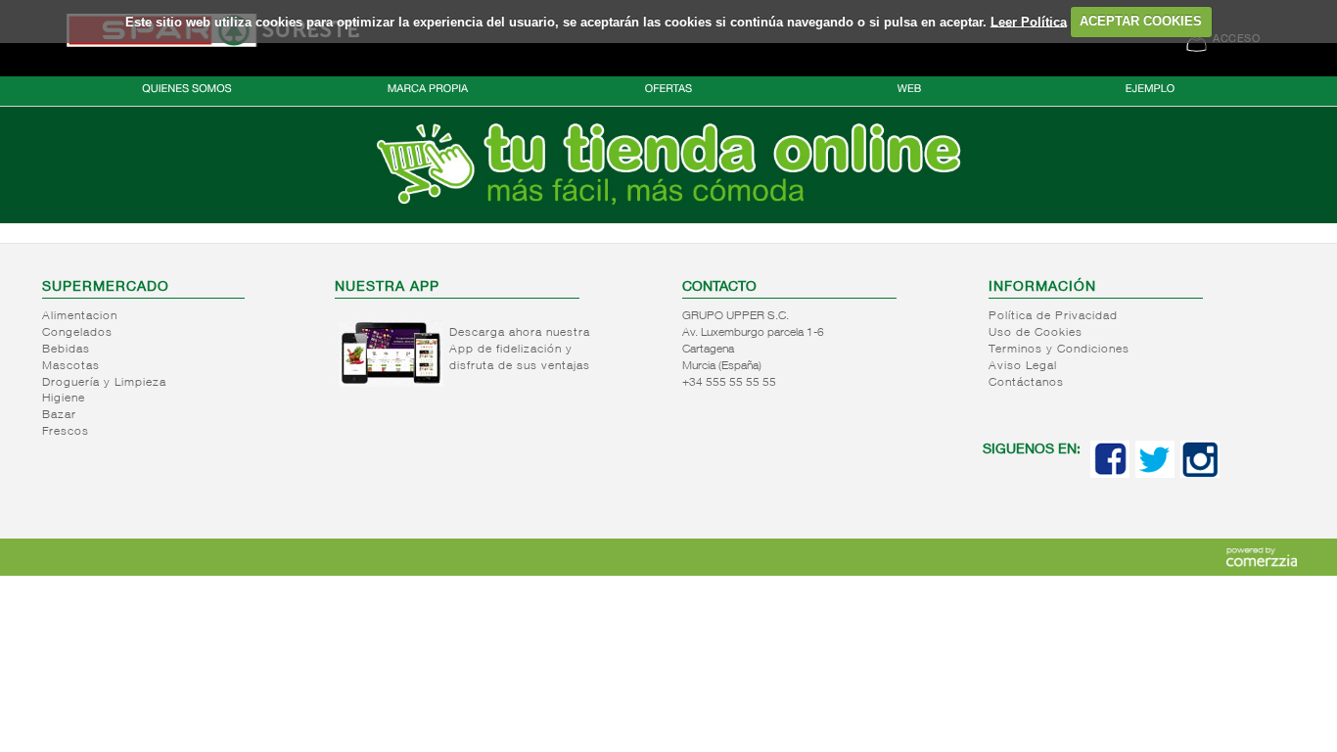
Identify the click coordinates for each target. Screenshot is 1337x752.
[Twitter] (1155, 474)
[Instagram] (1200, 474)
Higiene (63, 398)
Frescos (65, 432)
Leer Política (1029, 21)
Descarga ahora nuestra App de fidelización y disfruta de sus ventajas (519, 349)
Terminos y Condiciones (1059, 349)
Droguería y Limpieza (104, 383)
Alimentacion (79, 316)
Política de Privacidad (1053, 316)
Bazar (59, 415)
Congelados (77, 333)
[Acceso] (668, 219)
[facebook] (1110, 474)
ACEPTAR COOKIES (1141, 21)
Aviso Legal (1023, 366)
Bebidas (66, 349)
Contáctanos (1026, 383)
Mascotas (71, 366)
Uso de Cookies (1036, 333)
